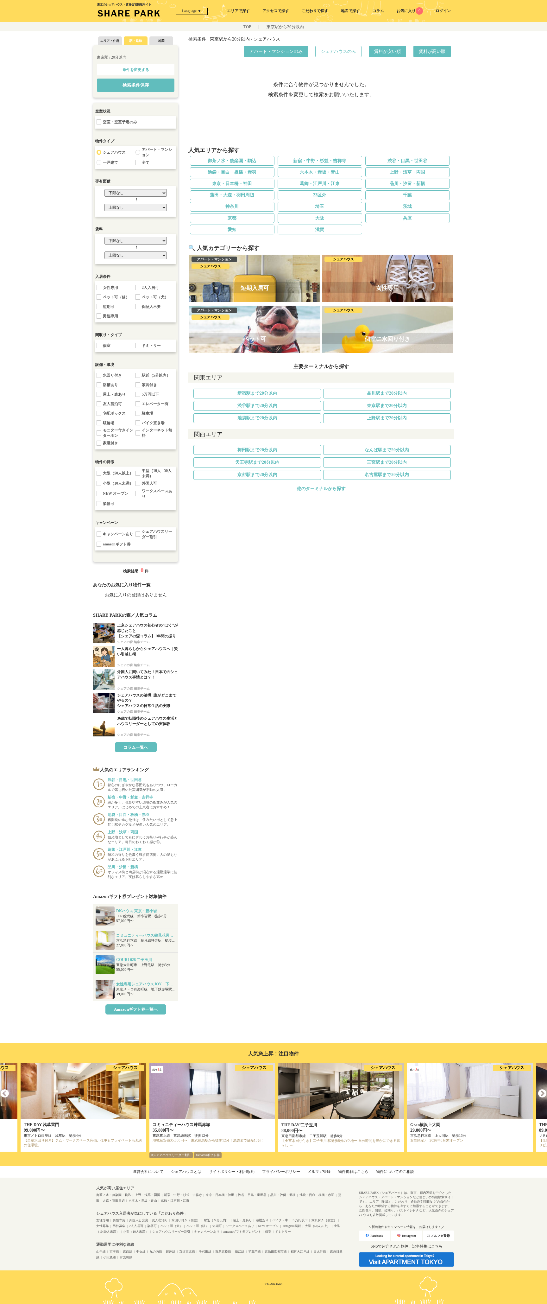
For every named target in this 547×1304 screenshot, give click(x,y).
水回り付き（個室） (186, 1220)
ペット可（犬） (171, 1226)
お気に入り (408, 11)
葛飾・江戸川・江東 (320, 183)
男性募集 (119, 1226)
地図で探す (350, 11)
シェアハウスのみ (338, 51)
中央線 (141, 1251)
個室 (268, 1231)
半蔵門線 (254, 1251)
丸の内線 (155, 1251)
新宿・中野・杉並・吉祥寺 (319, 160)
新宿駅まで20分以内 (257, 393)
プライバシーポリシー (281, 1171)
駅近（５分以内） (216, 1220)
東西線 (127, 1251)
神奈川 (232, 206)
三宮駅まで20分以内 (387, 462)
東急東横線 (223, 1251)
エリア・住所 (109, 40)
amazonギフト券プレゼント (242, 1231)
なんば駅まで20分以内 (387, 450)
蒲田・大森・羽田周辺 (232, 195)
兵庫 (407, 218)
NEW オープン (268, 1226)
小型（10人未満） (135, 1231)
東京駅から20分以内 (285, 26)
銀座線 (170, 1251)
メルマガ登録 (319, 1171)
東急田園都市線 (276, 1251)
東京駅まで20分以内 (387, 405)
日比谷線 (319, 1251)
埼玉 (319, 206)
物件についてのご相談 (395, 1171)
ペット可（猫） (197, 1226)
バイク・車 (280, 1220)
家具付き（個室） (324, 1220)
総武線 (239, 1251)
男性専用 (119, 1220)
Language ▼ (191, 11)
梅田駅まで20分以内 (257, 450)
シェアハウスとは (186, 1171)
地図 (161, 40)
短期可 (217, 1226)
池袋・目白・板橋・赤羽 (232, 172)
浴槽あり (262, 1220)
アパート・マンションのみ (276, 51)
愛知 (232, 229)
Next (542, 1093)
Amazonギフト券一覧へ (136, 1009)
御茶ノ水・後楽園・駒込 (232, 160)
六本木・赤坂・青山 (320, 172)
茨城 (407, 206)
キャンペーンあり (206, 1231)
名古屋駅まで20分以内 (387, 474)
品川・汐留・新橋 (407, 183)
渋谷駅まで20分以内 (257, 405)
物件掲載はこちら (353, 1171)
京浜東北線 (187, 1251)
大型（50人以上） (317, 1226)
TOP (247, 26)
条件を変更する (136, 69)
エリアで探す (238, 11)
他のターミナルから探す (321, 488)
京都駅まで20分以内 (257, 474)
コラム (378, 11)
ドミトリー (283, 1231)
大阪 (319, 218)
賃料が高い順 (432, 51)
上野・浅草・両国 (407, 172)
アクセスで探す (275, 11)
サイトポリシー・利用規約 (232, 1171)
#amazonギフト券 (208, 1155)
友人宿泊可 (160, 1220)
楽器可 (152, 1226)
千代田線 (205, 1251)
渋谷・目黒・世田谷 (407, 160)
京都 (232, 218)
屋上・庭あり (242, 1220)
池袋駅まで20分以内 (257, 418)
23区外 (319, 195)
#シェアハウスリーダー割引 (171, 1155)
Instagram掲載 (291, 1226)
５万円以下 (300, 1220)
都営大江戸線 (300, 1251)
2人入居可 (136, 1226)
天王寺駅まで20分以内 (257, 462)
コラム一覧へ (135, 747)
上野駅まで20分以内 (387, 418)
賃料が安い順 (387, 51)
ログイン (443, 11)
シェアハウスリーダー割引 (171, 1231)
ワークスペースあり (240, 1226)
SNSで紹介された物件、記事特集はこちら (407, 1246)
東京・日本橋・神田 (232, 183)
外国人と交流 (138, 1220)
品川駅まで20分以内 (387, 393)
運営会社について (148, 1171)
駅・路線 (135, 40)
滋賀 (319, 229)
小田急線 (109, 1257)
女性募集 (102, 1226)
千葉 (407, 195)
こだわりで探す (315, 11)
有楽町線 (126, 1257)
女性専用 (102, 1220)
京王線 (114, 1251)
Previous (4, 1093)
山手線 (101, 1251)
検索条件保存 (136, 85)
